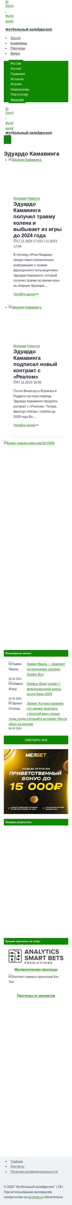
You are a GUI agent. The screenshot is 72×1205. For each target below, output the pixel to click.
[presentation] (38, 174)
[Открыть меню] (7, 139)
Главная (17, 1161)
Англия (16, 68)
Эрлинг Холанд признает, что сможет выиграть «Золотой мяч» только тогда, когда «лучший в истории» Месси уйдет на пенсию (38, 714)
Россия (16, 63)
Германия (18, 74)
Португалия (19, 94)
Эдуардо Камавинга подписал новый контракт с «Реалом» (35, 364)
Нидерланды (20, 89)
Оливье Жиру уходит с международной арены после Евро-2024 (44, 689)
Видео (15, 53)
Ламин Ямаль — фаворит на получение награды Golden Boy (46, 669)
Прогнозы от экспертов (36, 995)
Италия (16, 84)
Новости (33, 198)
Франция (17, 99)
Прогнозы (18, 48)
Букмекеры (19, 43)
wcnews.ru (35, 1197)
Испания (17, 79)
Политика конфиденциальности (34, 1171)
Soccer (16, 38)
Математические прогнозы (36, 969)
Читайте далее (26, 294)
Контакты (17, 1166)
